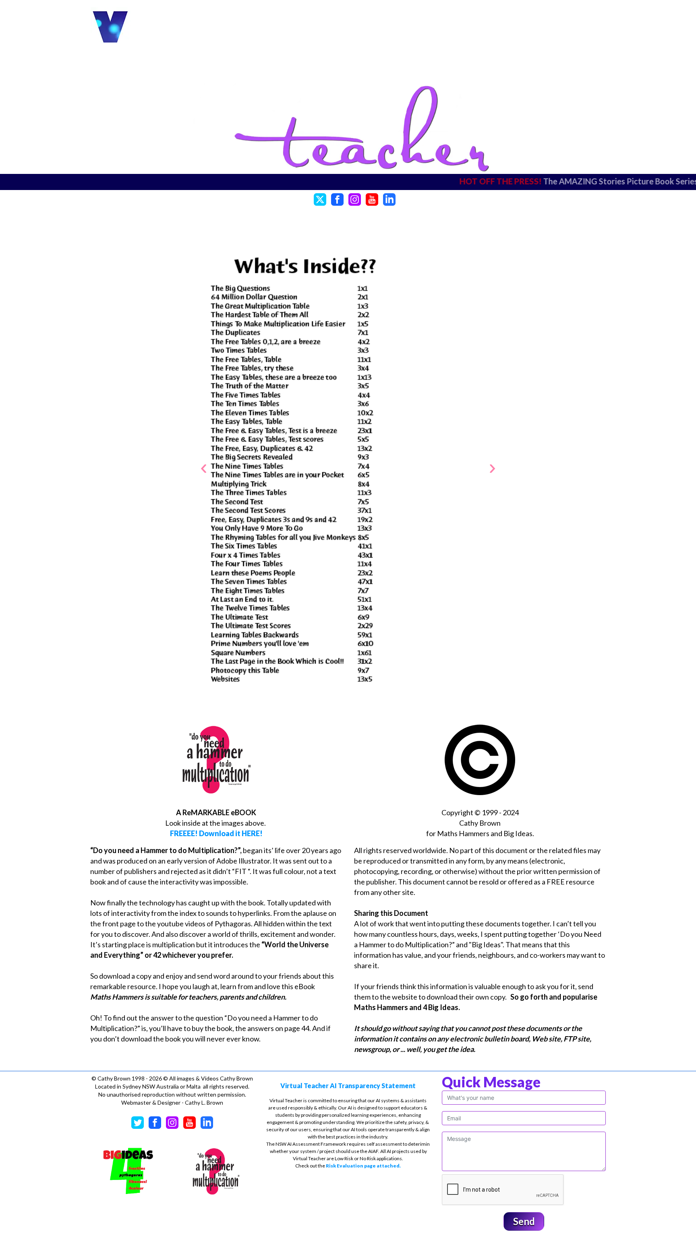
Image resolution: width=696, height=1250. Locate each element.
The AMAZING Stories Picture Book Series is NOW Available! (513, 181)
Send (524, 1221)
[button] (203, 468)
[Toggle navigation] (581, 27)
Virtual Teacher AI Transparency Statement (348, 1085)
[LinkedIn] (389, 198)
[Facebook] (337, 198)
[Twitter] (320, 198)
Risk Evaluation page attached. (363, 1166)
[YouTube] (372, 198)
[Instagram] (354, 198)
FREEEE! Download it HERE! (216, 833)
